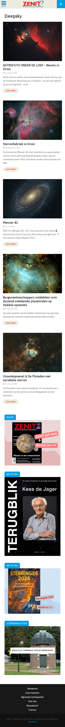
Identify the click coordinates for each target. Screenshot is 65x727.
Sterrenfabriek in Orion (19, 144)
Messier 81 (10, 222)
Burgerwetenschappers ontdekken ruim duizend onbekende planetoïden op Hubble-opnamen (30, 301)
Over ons (32, 701)
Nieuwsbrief (32, 705)
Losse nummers (32, 693)
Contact (32, 710)
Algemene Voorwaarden (32, 697)
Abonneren (32, 688)
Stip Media (32, 722)
